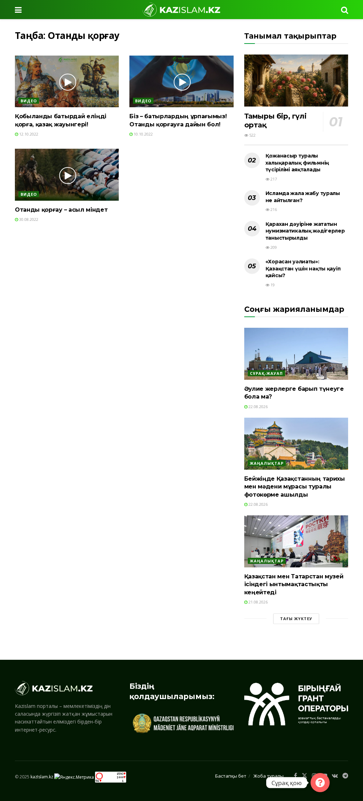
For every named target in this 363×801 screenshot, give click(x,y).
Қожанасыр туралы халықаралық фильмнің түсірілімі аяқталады (297, 163)
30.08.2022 (28, 219)
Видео (29, 100)
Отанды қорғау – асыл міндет (61, 209)
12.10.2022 (28, 134)
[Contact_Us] (320, 782)
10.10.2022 (143, 134)
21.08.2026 (257, 602)
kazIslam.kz (41, 777)
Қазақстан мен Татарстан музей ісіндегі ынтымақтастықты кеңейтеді (294, 584)
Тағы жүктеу (296, 618)
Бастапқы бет (230, 776)
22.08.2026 (257, 406)
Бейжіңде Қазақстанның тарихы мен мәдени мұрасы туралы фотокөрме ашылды (294, 486)
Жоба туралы (268, 776)
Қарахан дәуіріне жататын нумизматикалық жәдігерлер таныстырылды (305, 231)
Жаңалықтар (267, 463)
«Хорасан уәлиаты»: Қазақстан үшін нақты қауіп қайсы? (303, 268)
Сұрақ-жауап (266, 373)
